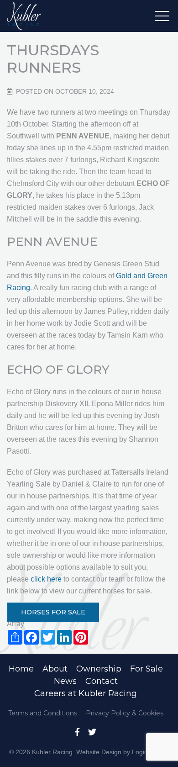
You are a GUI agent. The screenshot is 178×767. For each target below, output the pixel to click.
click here (46, 579)
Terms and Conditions (42, 713)
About (55, 669)
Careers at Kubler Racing (85, 693)
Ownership (98, 669)
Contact (101, 681)
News (65, 681)
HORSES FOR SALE (53, 612)
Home (21, 669)
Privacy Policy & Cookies (124, 713)
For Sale (146, 669)
